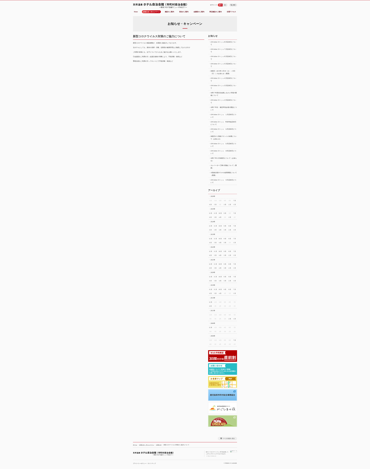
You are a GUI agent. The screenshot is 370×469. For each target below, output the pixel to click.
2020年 (213, 272)
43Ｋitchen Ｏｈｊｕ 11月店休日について (223, 145)
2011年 (213, 310)
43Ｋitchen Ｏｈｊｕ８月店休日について (223, 43)
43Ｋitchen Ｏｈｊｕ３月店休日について (223, 87)
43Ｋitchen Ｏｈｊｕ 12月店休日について (223, 130)
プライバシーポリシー (139, 463)
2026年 (213, 196)
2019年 (213, 285)
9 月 (225, 213)
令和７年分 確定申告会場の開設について (224, 108)
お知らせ (213, 36)
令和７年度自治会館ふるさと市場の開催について (224, 94)
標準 (220, 5)
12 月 (210, 213)
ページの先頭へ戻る (228, 438)
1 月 (234, 204)
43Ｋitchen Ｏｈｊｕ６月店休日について (223, 58)
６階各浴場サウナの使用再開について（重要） (224, 174)
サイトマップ (152, 463)
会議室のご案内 (199, 12)
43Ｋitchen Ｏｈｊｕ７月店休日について (223, 50)
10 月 (220, 213)
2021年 (213, 260)
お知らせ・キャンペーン (151, 12)
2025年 (213, 209)
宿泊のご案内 (183, 12)
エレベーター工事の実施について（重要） (224, 167)
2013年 (213, 298)
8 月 (230, 226)
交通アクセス (231, 12)
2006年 (213, 323)
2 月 (230, 204)
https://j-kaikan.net (212, 456)
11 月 (215, 213)
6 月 (210, 204)
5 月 (215, 204)
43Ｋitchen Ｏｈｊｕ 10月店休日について (223, 152)
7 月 (234, 200)
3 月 (225, 204)
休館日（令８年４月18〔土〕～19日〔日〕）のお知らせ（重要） (223, 72)
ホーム (135, 445)
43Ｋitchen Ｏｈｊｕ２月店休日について (223, 101)
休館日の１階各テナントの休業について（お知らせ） (224, 137)
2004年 (213, 336)
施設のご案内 (169, 12)
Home (136, 12)
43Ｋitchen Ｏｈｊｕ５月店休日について (223, 65)
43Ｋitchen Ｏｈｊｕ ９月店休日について (223, 181)
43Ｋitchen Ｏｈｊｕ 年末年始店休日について (223, 123)
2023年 (213, 234)
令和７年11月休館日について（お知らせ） (224, 159)
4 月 (220, 217)
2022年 (213, 247)
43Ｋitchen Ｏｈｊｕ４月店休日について (223, 79)
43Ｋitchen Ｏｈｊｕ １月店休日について (223, 116)
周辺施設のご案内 (215, 12)
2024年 (213, 221)
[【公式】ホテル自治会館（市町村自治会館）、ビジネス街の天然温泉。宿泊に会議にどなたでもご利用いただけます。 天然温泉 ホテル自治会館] (160, 5)
